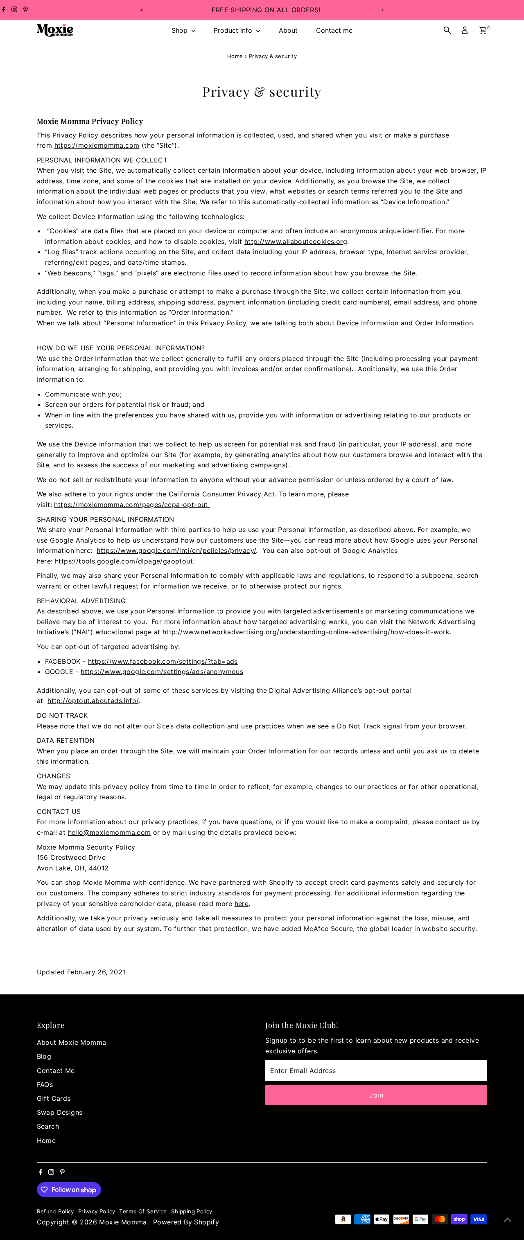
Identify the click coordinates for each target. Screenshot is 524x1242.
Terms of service (143, 1211)
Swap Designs (60, 1112)
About (288, 30)
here (242, 903)
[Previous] (142, 10)
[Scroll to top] (507, 1219)
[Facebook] (3, 10)
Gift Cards (54, 1098)
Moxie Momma (123, 1222)
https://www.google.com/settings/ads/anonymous (162, 671)
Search (48, 1126)
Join (376, 1095)
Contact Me (56, 1070)
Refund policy (55, 1211)
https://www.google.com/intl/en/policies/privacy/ (176, 550)
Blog (44, 1056)
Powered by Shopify (186, 1222)
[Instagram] (14, 10)
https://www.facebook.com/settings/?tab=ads (163, 661)
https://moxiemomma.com (97, 145)
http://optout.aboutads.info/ (92, 701)
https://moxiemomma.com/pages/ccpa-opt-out (132, 504)
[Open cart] (483, 30)
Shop (181, 30)
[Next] (382, 10)
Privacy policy (96, 1211)
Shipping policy (191, 1211)
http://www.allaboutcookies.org (295, 241)
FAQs (45, 1084)
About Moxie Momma (71, 1042)
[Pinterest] (25, 10)
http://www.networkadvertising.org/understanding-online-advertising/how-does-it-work (306, 632)
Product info (234, 30)
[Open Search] (447, 30)
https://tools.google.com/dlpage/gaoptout (124, 561)
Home (235, 56)
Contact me (334, 30)
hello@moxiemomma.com (109, 832)
